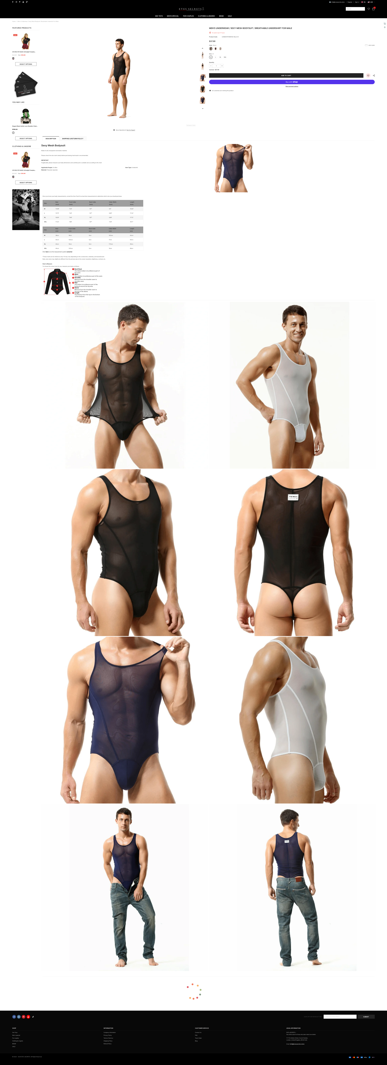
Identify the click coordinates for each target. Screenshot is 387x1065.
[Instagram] (17, 2)
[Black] (13, 133)
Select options (26, 64)
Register (350, 2)
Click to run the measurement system (57, 252)
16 (212, 90)
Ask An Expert (131, 130)
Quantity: (211, 62)
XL (220, 57)
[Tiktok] (27, 2)
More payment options (292, 86)
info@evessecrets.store (338, 2)
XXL (225, 57)
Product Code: (213, 37)
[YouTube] (24, 2)
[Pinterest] (20, 2)
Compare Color (191, 125)
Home (14, 21)
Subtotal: (211, 69)
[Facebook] (13, 2)
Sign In (357, 2)
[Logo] (191, 9)
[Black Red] (13, 58)
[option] (120, 77)
